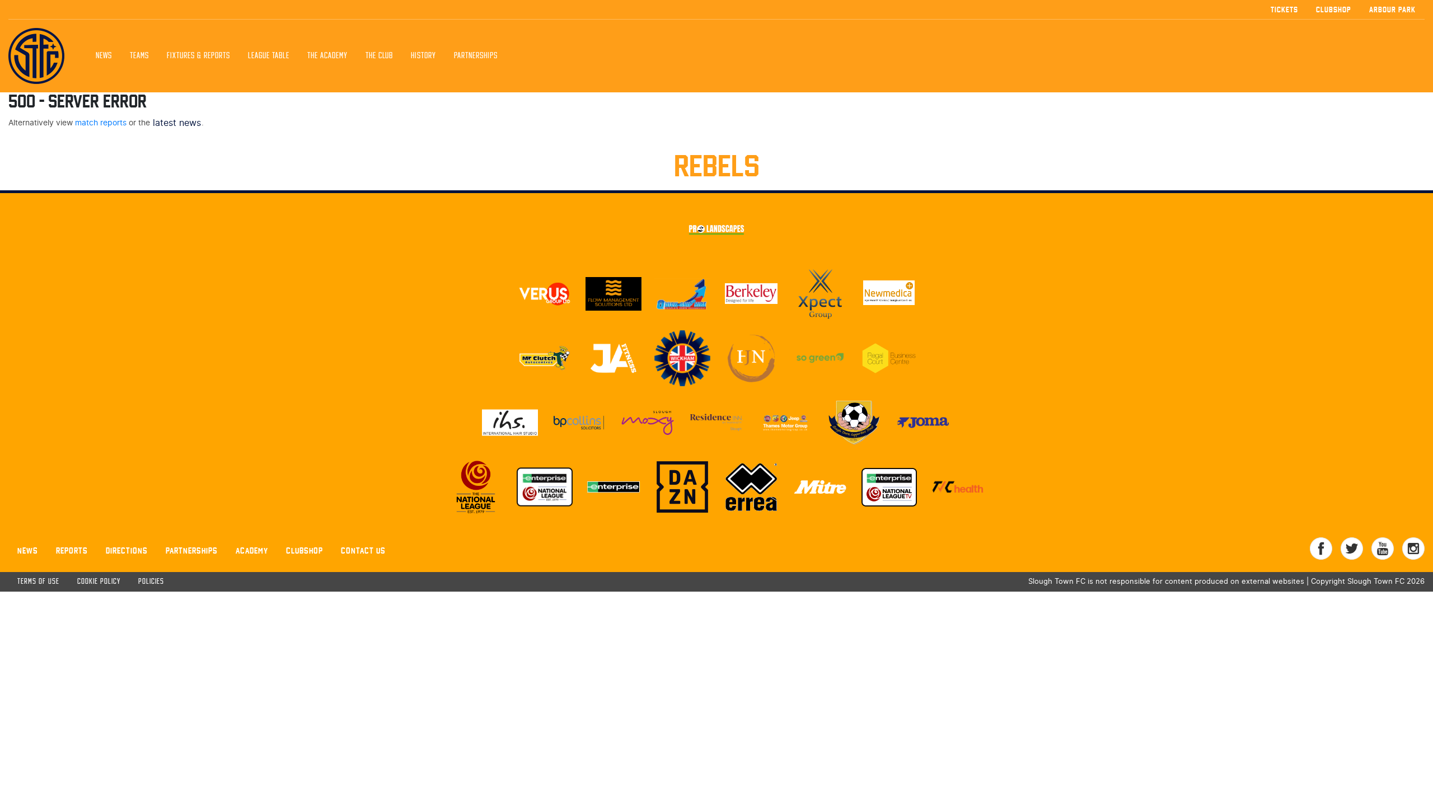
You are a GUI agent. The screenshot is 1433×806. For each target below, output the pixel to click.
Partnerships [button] (476, 56)
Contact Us (363, 550)
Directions (127, 550)
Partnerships (192, 550)
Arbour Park (1392, 9)
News (104, 56)
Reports (72, 550)
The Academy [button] (327, 56)
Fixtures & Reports (198, 56)
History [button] (423, 56)
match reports (101, 123)
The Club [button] (379, 56)
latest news (177, 123)
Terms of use (38, 581)
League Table (268, 56)
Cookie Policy (98, 581)
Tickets (1284, 9)
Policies (151, 581)
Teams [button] (139, 56)
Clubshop (1333, 9)
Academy (252, 550)
